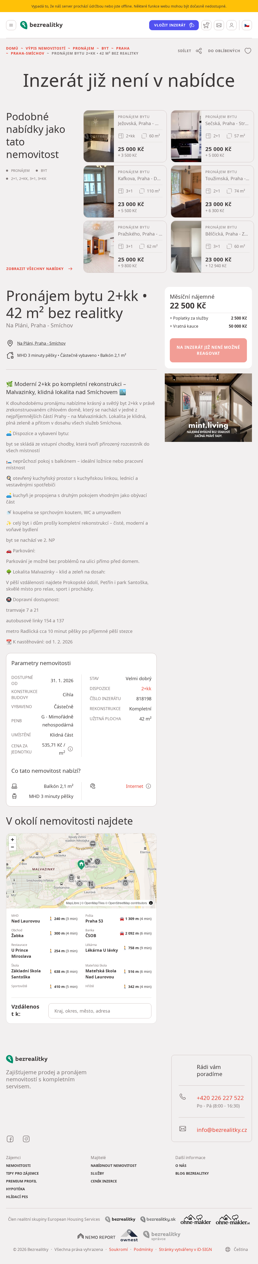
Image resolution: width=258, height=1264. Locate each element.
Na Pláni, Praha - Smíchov (41, 343)
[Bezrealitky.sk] (158, 1219)
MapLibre (72, 903)
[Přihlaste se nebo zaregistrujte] (232, 25)
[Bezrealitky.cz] (120, 1219)
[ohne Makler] (196, 1218)
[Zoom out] (12, 847)
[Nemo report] (96, 1236)
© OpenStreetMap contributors (126, 903)
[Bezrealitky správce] (161, 1235)
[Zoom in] (12, 839)
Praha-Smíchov (27, 53)
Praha (123, 48)
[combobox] (99, 1010)
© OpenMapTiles (93, 903)
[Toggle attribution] (151, 903)
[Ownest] (129, 1235)
